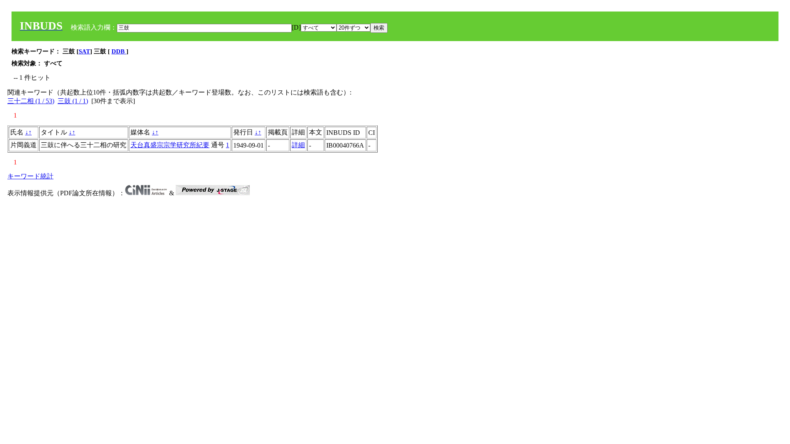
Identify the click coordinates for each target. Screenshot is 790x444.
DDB (119, 51)
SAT (84, 51)
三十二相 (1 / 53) (30, 100)
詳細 (298, 144)
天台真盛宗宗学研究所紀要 (169, 144)
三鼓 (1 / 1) (73, 100)
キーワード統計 (30, 176)
